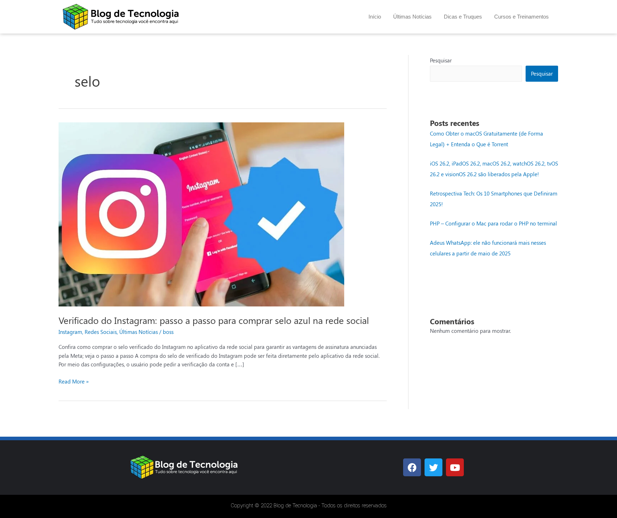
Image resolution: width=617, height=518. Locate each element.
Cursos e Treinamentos (521, 17)
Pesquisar (441, 60)
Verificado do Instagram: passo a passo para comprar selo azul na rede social (214, 320)
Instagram (70, 331)
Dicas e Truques (463, 17)
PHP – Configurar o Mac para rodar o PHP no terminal (493, 223)
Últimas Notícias (412, 17)
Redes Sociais (101, 331)
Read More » (74, 381)
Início (374, 17)
